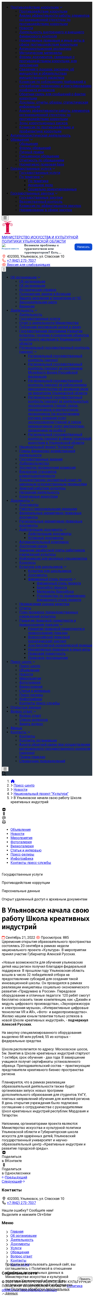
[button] (26, 265)
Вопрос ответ (21, 1256)
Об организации (23, 1236)
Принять (85, 1279)
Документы (20, 1244)
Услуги (15, 1248)
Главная (16, 1231)
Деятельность (21, 1240)
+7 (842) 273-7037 (21, 261)
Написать (83, 247)
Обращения (19, 1252)
